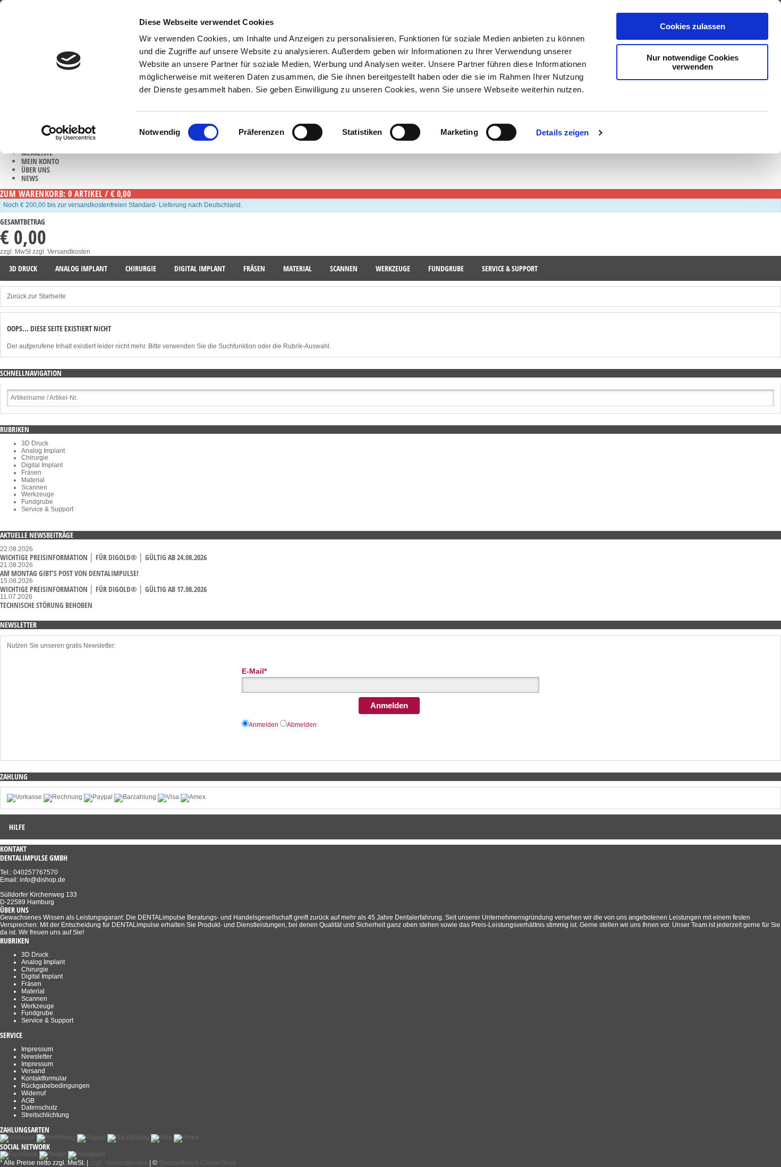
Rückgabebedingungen (55, 1085)
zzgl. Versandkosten (61, 251)
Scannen (34, 487)
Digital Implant (42, 465)
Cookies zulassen (692, 26)
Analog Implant (43, 450)
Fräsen (31, 472)
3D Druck (34, 443)
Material (33, 480)
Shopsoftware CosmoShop (197, 1162)
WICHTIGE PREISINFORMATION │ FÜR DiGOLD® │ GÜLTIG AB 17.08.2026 (103, 589)
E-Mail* (254, 671)
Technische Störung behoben (46, 605)
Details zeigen (562, 132)
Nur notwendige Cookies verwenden (692, 62)
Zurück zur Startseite (36, 296)
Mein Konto (40, 161)
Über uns (35, 170)
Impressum (37, 1049)
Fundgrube (37, 501)
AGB (28, 1100)
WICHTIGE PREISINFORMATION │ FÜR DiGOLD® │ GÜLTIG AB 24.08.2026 (103, 557)
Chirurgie (34, 457)
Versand (33, 1071)
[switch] (307, 132)
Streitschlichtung (45, 1115)
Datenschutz (39, 1107)
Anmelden (389, 705)
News (29, 178)
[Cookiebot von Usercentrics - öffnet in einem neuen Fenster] (68, 133)
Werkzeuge (37, 494)
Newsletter (36, 1056)
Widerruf (33, 1093)
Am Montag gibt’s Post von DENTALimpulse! (69, 573)
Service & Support (47, 509)
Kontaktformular (44, 1078)
